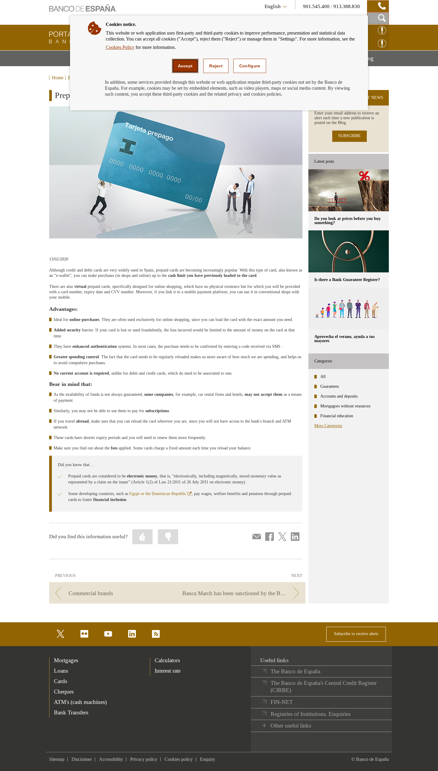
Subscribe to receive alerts (356, 634)
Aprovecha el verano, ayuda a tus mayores (344, 338)
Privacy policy (143, 759)
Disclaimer (82, 759)
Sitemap (56, 759)
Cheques (64, 691)
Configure (249, 65)
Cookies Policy (120, 47)
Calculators (167, 660)
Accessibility (111, 759)
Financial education (336, 416)
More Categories (328, 425)
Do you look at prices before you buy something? (347, 220)
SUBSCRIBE (349, 136)
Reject (216, 65)
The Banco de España (295, 671)
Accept (185, 65)
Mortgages (66, 660)
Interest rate (168, 671)
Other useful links (291, 725)
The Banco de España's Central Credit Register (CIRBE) (324, 686)
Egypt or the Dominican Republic (160, 493)
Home (57, 77)
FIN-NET (282, 702)
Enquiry (207, 759)
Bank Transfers (71, 712)
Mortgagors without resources (345, 406)
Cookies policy (178, 759)
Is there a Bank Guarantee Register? (347, 279)
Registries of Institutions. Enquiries (310, 714)
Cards (60, 681)
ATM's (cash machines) (80, 702)
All (323, 376)
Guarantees (329, 386)
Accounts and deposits (339, 396)
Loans (61, 671)
